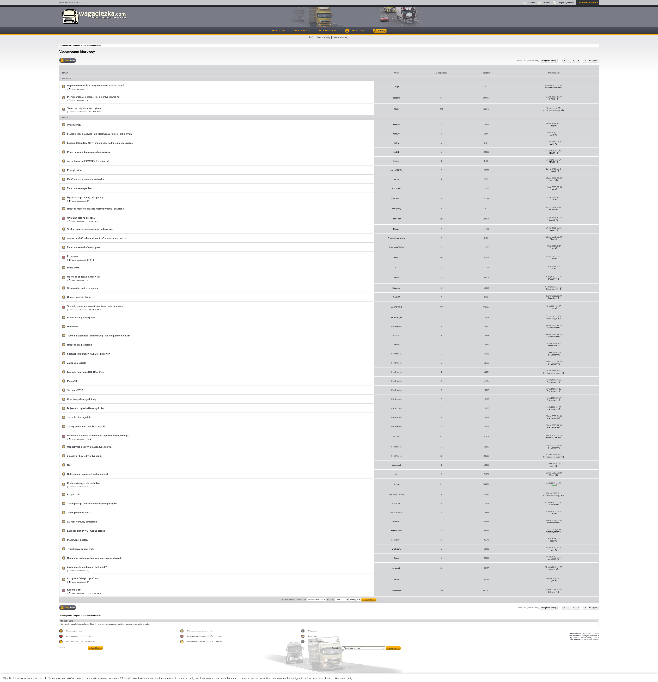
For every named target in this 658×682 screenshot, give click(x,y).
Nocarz (396, 229)
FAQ (311, 37)
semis (551, 180)
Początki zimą (74, 170)
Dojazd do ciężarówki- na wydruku (85, 408)
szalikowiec (552, 523)
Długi (552, 126)
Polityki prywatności (134, 678)
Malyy (551, 475)
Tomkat (396, 579)
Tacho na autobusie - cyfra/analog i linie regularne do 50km (98, 335)
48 (95, 593)
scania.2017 (396, 540)
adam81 (552, 569)
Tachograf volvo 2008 (78, 512)
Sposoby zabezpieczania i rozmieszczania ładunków (95, 306)
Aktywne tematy (341, 37)
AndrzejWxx (396, 198)
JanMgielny (396, 209)
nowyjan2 (396, 568)
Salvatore (396, 288)
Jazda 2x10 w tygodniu (79, 417)
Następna (593, 61)
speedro (396, 98)
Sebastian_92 (552, 289)
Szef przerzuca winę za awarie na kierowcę (90, 229)
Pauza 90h (72, 381)
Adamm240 (396, 188)
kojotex (396, 161)
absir (552, 541)
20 (95, 112)
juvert (396, 484)
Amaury (396, 125)
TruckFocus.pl (327, 30)
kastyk (396, 86)
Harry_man (396, 219)
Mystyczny (396, 549)
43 (95, 310)
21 (98, 112)
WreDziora (396, 591)
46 (90, 593)
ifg (396, 474)
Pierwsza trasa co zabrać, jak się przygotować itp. (93, 97)
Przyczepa (72, 256)
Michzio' (396, 436)
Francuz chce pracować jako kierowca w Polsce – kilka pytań (99, 134)
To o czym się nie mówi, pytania (84, 108)
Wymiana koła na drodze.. (81, 218)
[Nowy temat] (67, 60)
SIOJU (552, 153)
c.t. (396, 268)
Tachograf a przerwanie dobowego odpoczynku (92, 503)
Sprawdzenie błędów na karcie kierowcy (88, 354)
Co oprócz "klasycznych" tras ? (84, 578)
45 (100, 310)
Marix (396, 109)
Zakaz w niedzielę (76, 363)
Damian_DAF (551, 438)
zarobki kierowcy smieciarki (82, 521)
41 (90, 310)
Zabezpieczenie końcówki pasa (83, 247)
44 (98, 310)
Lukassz (552, 592)
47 (93, 593)
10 (95, 221)
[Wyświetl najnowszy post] (560, 88)
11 (97, 221)
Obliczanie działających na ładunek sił (87, 474)
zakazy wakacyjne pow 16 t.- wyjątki (86, 426)
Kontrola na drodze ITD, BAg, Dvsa (85, 372)
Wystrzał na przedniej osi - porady (85, 197)
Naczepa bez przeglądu (79, 344)
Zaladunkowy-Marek (396, 238)
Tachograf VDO (75, 390)
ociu (552, 485)
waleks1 (396, 522)
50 (100, 593)
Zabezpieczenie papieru (79, 188)
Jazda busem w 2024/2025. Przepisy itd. (88, 161)
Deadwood (396, 465)
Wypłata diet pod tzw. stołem (82, 288)
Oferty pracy (302, 30)
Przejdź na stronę (548, 61)
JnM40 (552, 99)
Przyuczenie (73, 494)
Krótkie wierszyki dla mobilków (83, 483)
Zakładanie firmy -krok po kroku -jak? (87, 567)
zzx (551, 466)
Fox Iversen (396, 326)
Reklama (546, 3)
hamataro (396, 503)
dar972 (396, 152)
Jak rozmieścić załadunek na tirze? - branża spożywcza (96, 238)
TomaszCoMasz (396, 513)
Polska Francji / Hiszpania (81, 317)
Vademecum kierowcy (77, 51)
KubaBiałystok (552, 532)
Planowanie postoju (77, 540)
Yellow (396, 143)
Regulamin (278, 30)
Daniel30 (396, 278)
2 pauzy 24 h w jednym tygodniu (84, 456)
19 (93, 112)
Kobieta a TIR (74, 589)
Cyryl (552, 144)
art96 (396, 179)
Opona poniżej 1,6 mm (79, 297)
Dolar (552, 248)
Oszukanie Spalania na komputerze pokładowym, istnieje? (98, 435)
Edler (552, 189)
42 (93, 310)
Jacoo (396, 558)
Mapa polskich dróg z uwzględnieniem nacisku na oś (95, 85)
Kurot (552, 200)
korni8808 (552, 559)
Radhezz (396, 336)
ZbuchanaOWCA (396, 247)
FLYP (552, 550)
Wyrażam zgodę (343, 678)
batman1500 (396, 531)
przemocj (552, 171)
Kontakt (531, 3)
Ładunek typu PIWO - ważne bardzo (86, 531)
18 (90, 112)
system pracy (74, 125)
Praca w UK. (73, 267)
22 (100, 112)
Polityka (566, 3)
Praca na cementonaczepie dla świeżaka (88, 152)
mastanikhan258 (552, 88)
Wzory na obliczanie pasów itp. (83, 276)
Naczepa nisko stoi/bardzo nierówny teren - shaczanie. (96, 208)
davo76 (552, 210)
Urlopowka (72, 326)
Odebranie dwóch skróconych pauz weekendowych (94, 558)
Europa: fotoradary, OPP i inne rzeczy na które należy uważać (100, 143)
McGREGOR (396, 307)
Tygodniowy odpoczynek (80, 549)
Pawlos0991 (552, 328)
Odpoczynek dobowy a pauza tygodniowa (89, 447)
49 (98, 593)
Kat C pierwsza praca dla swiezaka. (85, 179)
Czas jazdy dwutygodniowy (81, 399)
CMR (69, 465)
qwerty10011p (396, 170)
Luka (552, 135)
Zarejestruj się (323, 37)
